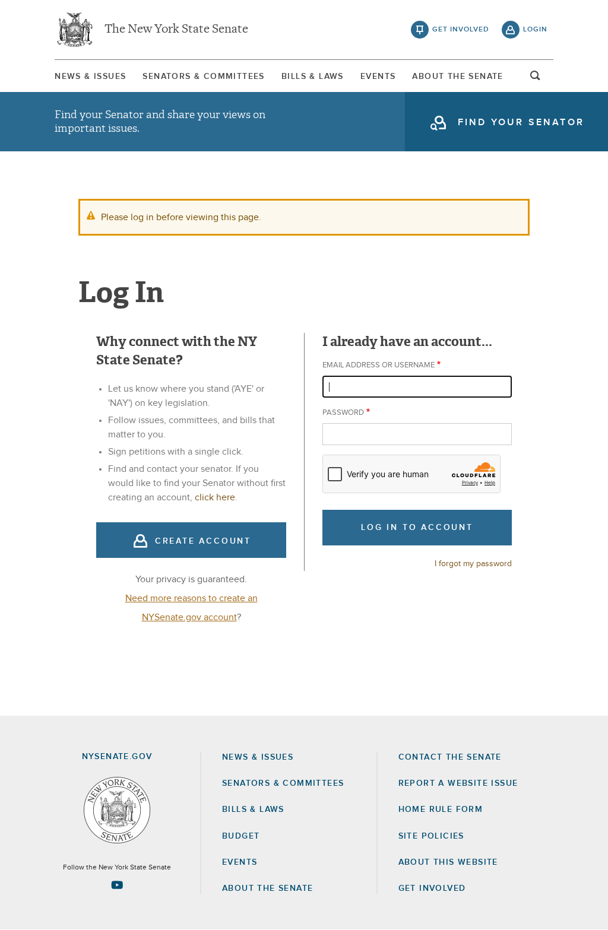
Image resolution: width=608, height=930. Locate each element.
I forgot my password (473, 564)
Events (377, 76)
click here (215, 497)
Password (343, 413)
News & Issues (90, 76)
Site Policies (431, 836)
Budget (240, 836)
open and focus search (535, 79)
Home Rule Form (440, 809)
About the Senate (267, 888)
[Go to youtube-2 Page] (117, 885)
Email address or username (378, 365)
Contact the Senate (450, 757)
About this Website (448, 862)
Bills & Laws (312, 76)
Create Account (203, 541)
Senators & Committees (203, 76)
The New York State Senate (176, 30)
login (535, 29)
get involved (460, 29)
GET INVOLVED (432, 888)
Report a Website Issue (458, 783)
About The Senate (457, 76)
